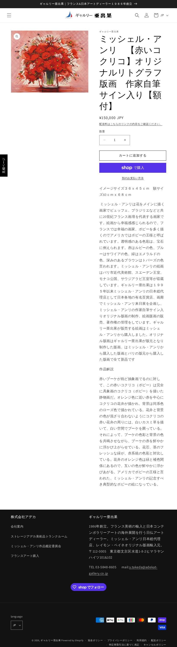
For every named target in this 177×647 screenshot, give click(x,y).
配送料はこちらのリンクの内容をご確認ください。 (130, 124)
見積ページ (4, 165)
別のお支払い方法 (133, 178)
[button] (9, 15)
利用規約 (142, 640)
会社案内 (17, 526)
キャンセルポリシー (155, 644)
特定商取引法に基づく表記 (124, 644)
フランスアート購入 (25, 556)
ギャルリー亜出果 (51, 640)
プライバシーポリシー (120, 640)
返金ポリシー (95, 640)
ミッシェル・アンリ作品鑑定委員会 (36, 546)
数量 (102, 131)
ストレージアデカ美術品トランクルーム (39, 536)
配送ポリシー (158, 640)
